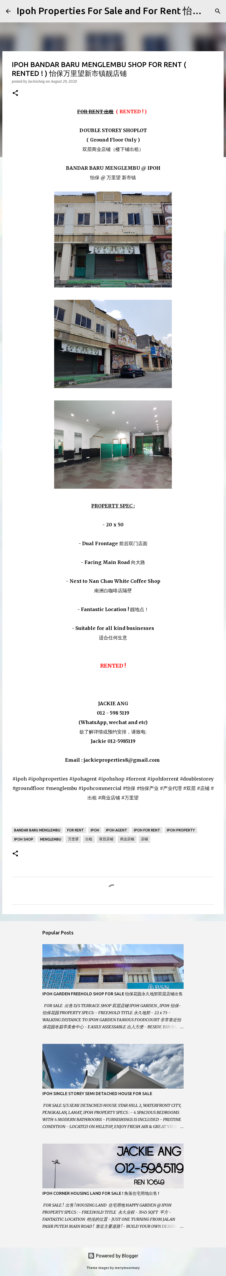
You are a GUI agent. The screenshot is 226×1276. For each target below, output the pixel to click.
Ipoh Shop (23, 839)
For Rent (75, 830)
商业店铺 (127, 839)
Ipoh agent (116, 830)
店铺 (144, 839)
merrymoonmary (127, 1268)
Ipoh (95, 830)
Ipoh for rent (147, 830)
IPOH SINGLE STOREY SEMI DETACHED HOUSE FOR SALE (97, 1093)
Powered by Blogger (116, 1255)
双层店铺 (106, 839)
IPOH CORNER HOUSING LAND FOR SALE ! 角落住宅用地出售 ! (100, 1193)
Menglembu (50, 839)
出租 (88, 839)
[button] (15, 93)
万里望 (73, 839)
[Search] (217, 11)
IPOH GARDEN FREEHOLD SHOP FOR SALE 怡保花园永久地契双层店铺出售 (112, 993)
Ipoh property (181, 830)
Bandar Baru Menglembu (37, 830)
